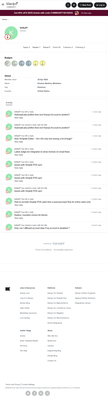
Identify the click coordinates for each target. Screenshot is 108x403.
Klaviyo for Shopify (55, 293)
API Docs (23, 346)
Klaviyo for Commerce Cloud (59, 308)
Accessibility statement (63, 250)
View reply (18, 118)
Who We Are (53, 336)
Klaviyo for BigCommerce (58, 303)
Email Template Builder (29, 341)
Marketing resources (28, 313)
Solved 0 (47, 47)
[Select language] (74, 5)
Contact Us (52, 361)
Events (22, 336)
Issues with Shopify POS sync (28, 165)
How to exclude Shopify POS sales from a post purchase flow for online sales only (52, 202)
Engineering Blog (54, 351)
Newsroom (52, 341)
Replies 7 (37, 47)
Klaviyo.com (25, 293)
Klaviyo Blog (25, 303)
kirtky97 (24, 28)
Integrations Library (82, 303)
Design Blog (52, 356)
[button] (2, 5)
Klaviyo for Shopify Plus (57, 298)
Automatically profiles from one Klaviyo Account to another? (42, 115)
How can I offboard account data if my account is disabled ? (42, 228)
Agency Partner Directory (85, 298)
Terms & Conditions (43, 250)
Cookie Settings (28, 384)
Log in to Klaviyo (26, 298)
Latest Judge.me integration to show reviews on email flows (42, 152)
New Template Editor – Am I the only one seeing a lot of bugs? (43, 139)
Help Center (25, 308)
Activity (9, 103)
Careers (51, 346)
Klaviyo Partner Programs (85, 293)
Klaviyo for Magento (56, 313)
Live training (25, 318)
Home (4, 19)
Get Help (23, 351)
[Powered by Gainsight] (54, 244)
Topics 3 (26, 47)
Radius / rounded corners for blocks (30, 215)
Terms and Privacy (12, 384)
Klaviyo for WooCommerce (58, 318)
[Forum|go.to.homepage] (12, 5)
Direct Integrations (55, 323)
